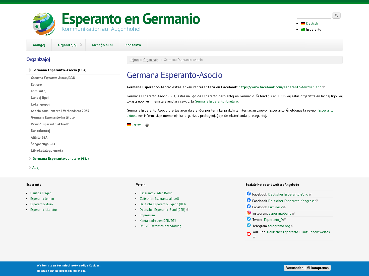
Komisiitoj (38, 91)
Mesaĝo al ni (102, 45)
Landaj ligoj (40, 98)
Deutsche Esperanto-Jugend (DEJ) (163, 204)
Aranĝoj (39, 45)
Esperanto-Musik (41, 204)
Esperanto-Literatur (43, 210)
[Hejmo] (44, 25)
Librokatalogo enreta (47, 150)
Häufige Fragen (40, 193)
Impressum (147, 215)
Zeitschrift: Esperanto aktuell (159, 199)
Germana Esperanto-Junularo (216, 101)
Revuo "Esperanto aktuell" (50, 124)
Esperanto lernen (42, 199)
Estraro (36, 84)
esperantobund (281, 213)
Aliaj (35, 167)
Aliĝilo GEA (39, 137)
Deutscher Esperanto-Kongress (293, 201)
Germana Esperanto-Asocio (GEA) (59, 70)
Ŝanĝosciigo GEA (43, 144)
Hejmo (134, 60)
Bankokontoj (40, 131)
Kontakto (133, 45)
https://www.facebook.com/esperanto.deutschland (281, 87)
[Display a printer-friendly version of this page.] (147, 125)
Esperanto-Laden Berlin (156, 193)
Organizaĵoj (67, 45)
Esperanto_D (275, 219)
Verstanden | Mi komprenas (307, 268)
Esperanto (313, 29)
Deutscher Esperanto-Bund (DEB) (162, 210)
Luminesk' (277, 207)
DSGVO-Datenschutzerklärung (160, 226)
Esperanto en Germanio (131, 18)
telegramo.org (280, 226)
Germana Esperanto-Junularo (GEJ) (60, 158)
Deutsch (311, 23)
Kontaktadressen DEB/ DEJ (158, 221)
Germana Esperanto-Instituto (53, 117)
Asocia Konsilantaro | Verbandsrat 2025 (60, 111)
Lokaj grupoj (40, 104)
